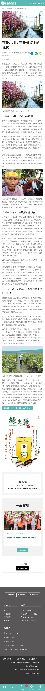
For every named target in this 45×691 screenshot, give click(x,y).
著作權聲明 (33, 659)
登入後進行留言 (22, 568)
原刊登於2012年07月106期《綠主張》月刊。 (17, 408)
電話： (6, 633)
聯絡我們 (7, 614)
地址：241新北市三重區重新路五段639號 (27, 669)
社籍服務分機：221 (11, 637)
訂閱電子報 (26, 610)
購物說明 (11, 594)
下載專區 (7, 617)
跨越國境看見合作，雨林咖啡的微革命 (16, 8)
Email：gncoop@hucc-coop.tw (15, 649)
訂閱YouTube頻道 (29, 620)
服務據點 (22, 594)
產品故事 (19, 533)
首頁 (3, 8)
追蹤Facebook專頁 (29, 614)
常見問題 (7, 610)
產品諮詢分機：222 (11, 641)
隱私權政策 (7, 659)
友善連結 (7, 620)
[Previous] (6, 529)
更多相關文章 (22, 550)
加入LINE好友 (27, 617)
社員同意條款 (20, 659)
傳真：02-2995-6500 (33, 673)
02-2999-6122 (12, 633)
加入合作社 (34, 594)
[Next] (39, 529)
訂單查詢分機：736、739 (13, 645)
